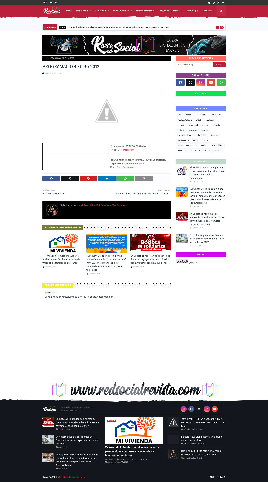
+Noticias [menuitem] (207, 10)
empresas (205, 130)
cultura (181, 130)
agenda (205, 125)
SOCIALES (210, 120)
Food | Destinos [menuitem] (121, 10)
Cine (179, 115)
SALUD (198, 120)
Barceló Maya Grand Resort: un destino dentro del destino (201, 438)
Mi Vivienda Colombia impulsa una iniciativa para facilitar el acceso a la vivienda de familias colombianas (61, 259)
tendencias (195, 151)
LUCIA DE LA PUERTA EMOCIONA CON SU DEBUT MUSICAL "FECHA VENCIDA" (201, 453)
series (204, 145)
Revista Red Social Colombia (72, 477)
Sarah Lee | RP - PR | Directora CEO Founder (101, 205)
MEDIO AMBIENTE (185, 120)
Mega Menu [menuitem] (82, 10)
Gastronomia (216, 115)
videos (207, 151)
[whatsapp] (221, 82)
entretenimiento (184, 135)
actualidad (193, 125)
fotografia (215, 135)
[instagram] (214, 2)
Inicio (44, 3)
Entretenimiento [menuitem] (144, 10)
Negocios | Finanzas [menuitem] (170, 10)
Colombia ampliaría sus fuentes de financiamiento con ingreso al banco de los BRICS (206, 239)
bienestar (216, 125)
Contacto (54, 3)
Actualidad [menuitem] (100, 10)
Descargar (128, 149)
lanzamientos (183, 140)
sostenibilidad (217, 145)
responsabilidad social (187, 145)
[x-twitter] (218, 2)
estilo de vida (201, 135)
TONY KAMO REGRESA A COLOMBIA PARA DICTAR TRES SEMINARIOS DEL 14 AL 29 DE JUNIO (202, 422)
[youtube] (223, 2)
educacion (192, 130)
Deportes (189, 115)
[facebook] (209, 2)
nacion (205, 140)
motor (195, 140)
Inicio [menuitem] (69, 10)
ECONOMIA (202, 115)
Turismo (181, 125)
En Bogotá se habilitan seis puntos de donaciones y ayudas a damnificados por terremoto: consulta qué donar (118, 27)
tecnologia (182, 151)
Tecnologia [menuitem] (192, 10)
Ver (119, 149)
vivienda (217, 151)
